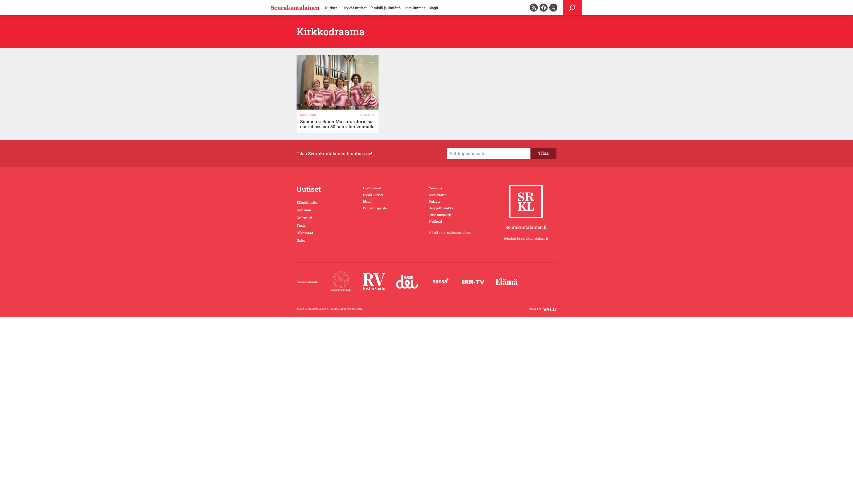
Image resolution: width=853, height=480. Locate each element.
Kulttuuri (308, 114)
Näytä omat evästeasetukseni (450, 232)
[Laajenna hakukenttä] (572, 7)
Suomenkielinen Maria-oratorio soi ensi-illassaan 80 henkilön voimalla (337, 124)
